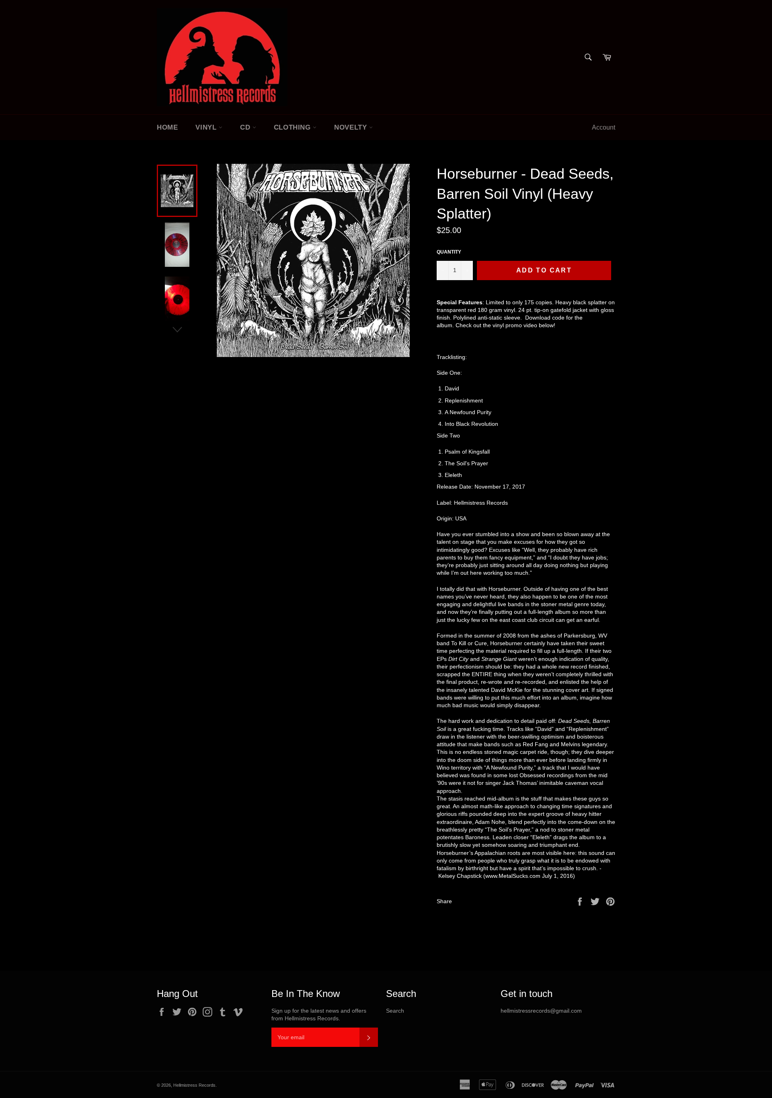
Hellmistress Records (194, 1085)
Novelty (351, 127)
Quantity (449, 252)
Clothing (293, 127)
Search (395, 1010)
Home (167, 127)
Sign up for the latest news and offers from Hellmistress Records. (318, 1014)
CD (246, 127)
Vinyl (207, 127)
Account (603, 127)
